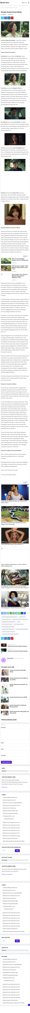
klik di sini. (5, 787)
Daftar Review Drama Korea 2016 (11, 833)
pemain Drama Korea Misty (8, 629)
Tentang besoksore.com (9, 816)
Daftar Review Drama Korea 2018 (11, 827)
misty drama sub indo (7, 624)
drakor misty (22, 616)
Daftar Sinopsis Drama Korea (10, 838)
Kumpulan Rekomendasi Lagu (10, 810)
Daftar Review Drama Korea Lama (11, 835)
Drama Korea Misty (6, 619)
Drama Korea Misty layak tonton (20, 619)
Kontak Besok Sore (9, 818)
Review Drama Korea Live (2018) (18, 697)
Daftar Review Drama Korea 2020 (11, 822)
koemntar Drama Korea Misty (8, 621)
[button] (24, 2)
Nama (2, 742)
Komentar (3, 727)
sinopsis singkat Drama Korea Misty (10, 634)
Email (2, 749)
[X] (29, 1005)
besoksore (3, 14)
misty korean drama (18, 624)
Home (2, 7)
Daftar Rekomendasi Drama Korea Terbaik (13, 841)
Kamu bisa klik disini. (7, 874)
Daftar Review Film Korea (9, 808)
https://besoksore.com (19, 658)
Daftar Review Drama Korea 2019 (11, 825)
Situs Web (3, 755)
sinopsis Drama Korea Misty (8, 631)
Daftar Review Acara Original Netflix (12, 802)
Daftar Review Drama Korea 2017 (11, 830)
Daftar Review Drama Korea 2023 (11, 805)
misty (19, 621)
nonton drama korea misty (8, 626)
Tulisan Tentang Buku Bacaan (10, 813)
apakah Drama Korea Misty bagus (9, 616)
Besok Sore (4, 3)
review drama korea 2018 (11, 7)
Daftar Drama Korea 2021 (9, 800)
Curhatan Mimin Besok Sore (10, 797)
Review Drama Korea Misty (22, 629)
